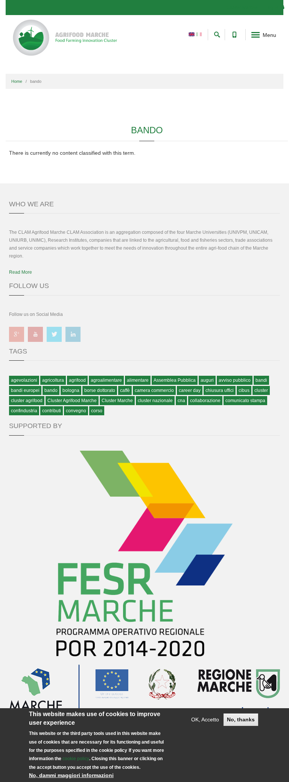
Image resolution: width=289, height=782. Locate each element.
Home (16, 81)
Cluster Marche (242, 7)
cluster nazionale (155, 400)
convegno (76, 410)
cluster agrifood (27, 400)
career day (190, 390)
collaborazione (205, 400)
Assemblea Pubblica (175, 380)
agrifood (77, 380)
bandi (261, 380)
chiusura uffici (219, 390)
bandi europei (25, 390)
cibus (244, 390)
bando (51, 390)
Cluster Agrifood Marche (72, 400)
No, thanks (241, 719)
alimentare (138, 380)
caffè (125, 390)
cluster (261, 390)
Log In (272, 7)
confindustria (24, 410)
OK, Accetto (205, 719)
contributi (51, 410)
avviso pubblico (235, 380)
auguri (207, 380)
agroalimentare (106, 380)
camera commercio (154, 390)
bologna (70, 390)
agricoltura (53, 380)
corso (96, 410)
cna (181, 400)
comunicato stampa (245, 400)
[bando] (192, 34)
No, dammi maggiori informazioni (71, 775)
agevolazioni (24, 380)
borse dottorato (99, 390)
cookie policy (75, 758)
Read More (20, 272)
